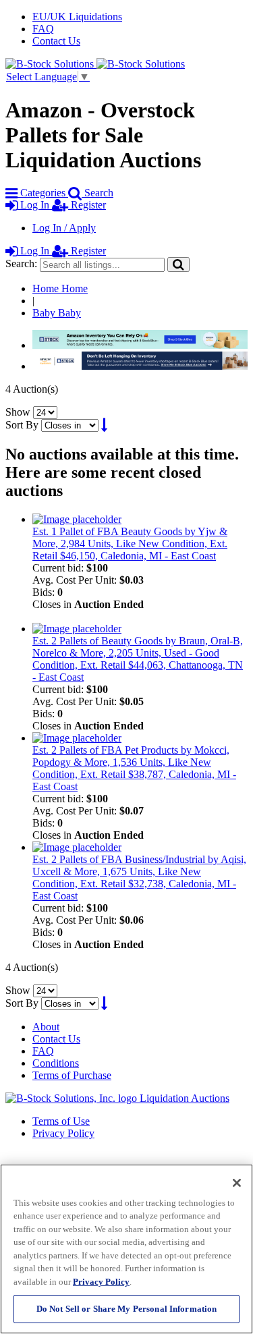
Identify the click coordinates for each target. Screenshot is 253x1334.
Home (60, 288)
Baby (56, 312)
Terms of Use (61, 1121)
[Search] (178, 264)
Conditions (55, 1063)
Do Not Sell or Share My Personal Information (126, 1309)
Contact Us (56, 41)
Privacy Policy (63, 1133)
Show (17, 412)
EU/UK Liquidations (77, 16)
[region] (126, 1249)
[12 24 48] (45, 412)
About (45, 1026)
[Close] (237, 1183)
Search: (21, 263)
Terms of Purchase (71, 1075)
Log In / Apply (64, 227)
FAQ (43, 28)
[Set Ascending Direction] (104, 424)
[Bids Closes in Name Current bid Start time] (71, 424)
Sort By (21, 424)
